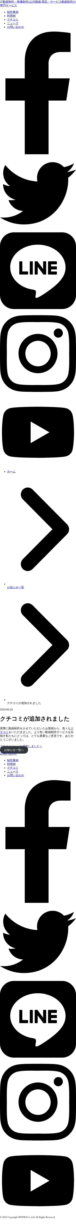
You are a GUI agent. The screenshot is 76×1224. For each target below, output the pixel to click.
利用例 (11, 15)
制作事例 (12, 12)
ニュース (12, 23)
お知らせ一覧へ (14, 749)
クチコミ (12, 19)
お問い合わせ (15, 27)
